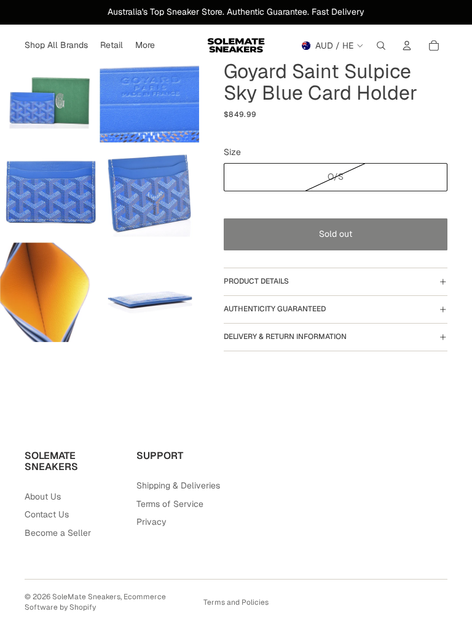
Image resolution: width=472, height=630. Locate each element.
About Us (43, 496)
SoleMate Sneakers (86, 597)
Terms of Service (169, 503)
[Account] (406, 45)
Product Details (256, 281)
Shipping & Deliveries (178, 485)
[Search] (381, 45)
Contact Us (47, 514)
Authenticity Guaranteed (275, 309)
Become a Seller (58, 532)
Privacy (151, 521)
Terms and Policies (236, 602)
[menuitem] (145, 45)
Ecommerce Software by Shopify (95, 602)
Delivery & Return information (285, 336)
